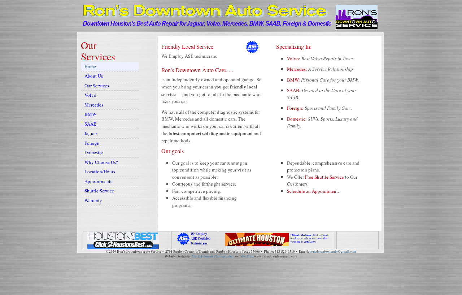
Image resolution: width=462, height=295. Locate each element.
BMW (90, 114)
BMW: (294, 80)
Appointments (98, 181)
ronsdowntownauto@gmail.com (333, 251)
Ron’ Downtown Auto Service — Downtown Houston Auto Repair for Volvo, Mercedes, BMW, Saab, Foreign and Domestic (206, 19)
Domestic (93, 152)
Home (90, 66)
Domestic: (297, 119)
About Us (93, 76)
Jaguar (90, 133)
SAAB (90, 124)
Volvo (90, 95)
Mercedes (93, 104)
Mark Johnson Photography (212, 256)
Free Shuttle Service (324, 177)
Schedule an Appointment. (313, 191)
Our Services (96, 85)
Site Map (246, 256)
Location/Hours (99, 171)
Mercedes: (297, 69)
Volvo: (294, 58)
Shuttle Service (99, 190)
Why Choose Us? (101, 162)
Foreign (92, 143)
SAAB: (294, 90)
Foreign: (296, 108)
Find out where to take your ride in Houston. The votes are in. (310, 238)
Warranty (93, 200)
